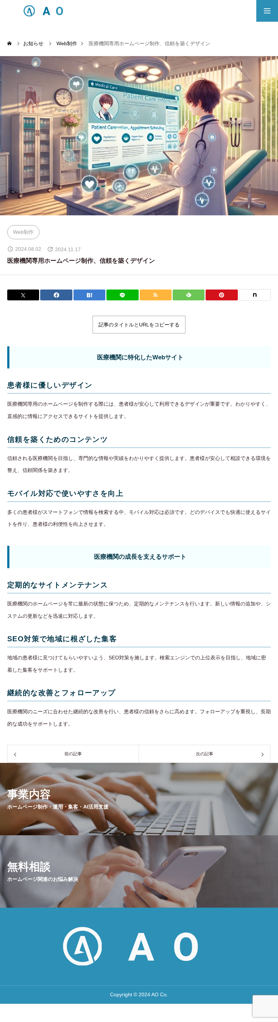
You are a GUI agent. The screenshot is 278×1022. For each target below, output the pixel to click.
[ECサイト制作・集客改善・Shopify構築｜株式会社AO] (45, 11)
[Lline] (122, 295)
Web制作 (23, 232)
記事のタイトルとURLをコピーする (139, 325)
